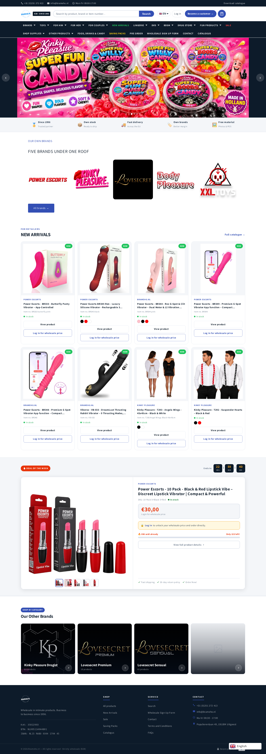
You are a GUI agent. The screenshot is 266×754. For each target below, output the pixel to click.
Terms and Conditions (160, 726)
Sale (228, 25)
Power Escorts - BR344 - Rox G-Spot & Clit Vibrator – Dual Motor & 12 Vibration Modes (161, 307)
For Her (76, 25)
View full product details (188, 544)
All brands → (41, 208)
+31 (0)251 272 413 (33, 3)
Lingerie (138, 25)
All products (109, 706)
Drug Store (185, 25)
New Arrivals (120, 25)
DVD (154, 25)
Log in (177, 13)
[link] (48, 179)
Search (146, 13)
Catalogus (204, 33)
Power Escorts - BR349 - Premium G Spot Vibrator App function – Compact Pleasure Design (217, 307)
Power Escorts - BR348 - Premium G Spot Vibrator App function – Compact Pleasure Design (47, 413)
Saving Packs (117, 33)
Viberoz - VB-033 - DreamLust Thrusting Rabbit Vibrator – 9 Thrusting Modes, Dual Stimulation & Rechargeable (103, 413)
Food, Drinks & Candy (91, 33)
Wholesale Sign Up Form (162, 33)
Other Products (59, 33)
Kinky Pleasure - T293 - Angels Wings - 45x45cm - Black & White (159, 411)
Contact (188, 33)
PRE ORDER (136, 33)
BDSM (167, 25)
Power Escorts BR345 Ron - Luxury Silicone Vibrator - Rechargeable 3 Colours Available (100, 307)
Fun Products (209, 25)
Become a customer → (201, 13)
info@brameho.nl (59, 3)
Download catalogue (234, 3)
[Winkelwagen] (222, 14)
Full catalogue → (235, 234)
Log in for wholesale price (48, 333)
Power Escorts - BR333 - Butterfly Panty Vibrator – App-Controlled (46, 305)
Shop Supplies (32, 33)
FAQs (150, 732)
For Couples (96, 25)
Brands (27, 25)
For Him (58, 25)
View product (47, 324)
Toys (43, 25)
